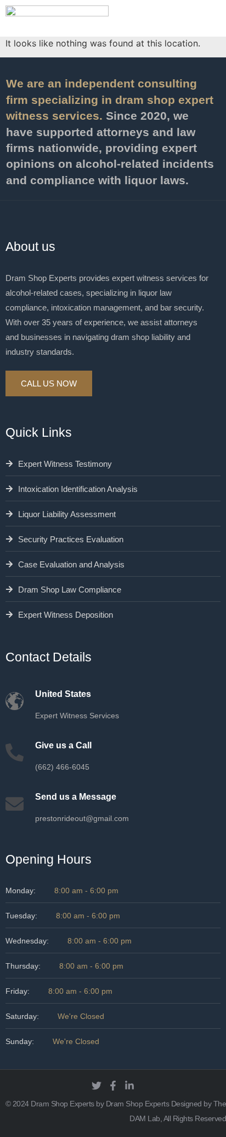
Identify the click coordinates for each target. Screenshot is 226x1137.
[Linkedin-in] (129, 1086)
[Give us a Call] (14, 752)
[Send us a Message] (14, 804)
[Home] (57, 18)
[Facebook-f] (113, 1086)
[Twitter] (96, 1086)
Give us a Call (63, 745)
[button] (217, 19)
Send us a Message (75, 796)
